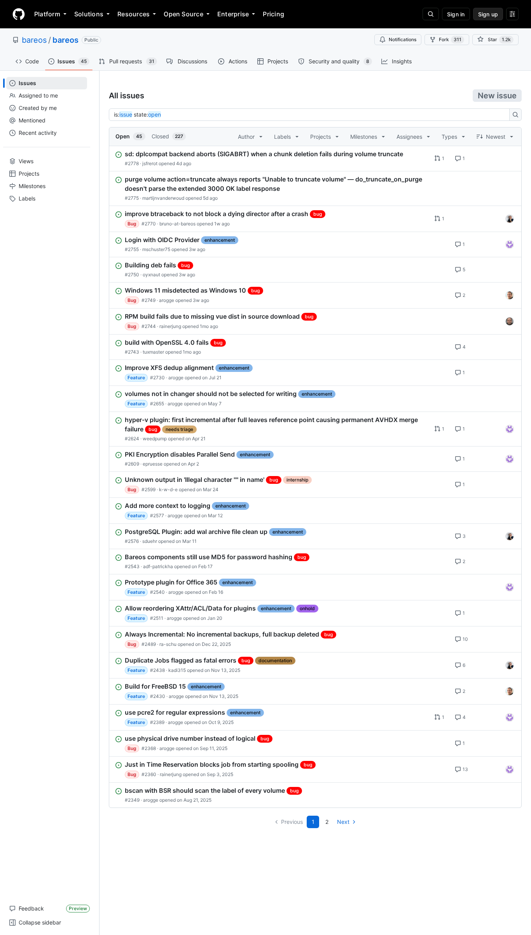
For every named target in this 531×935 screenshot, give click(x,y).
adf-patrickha (158, 566)
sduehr (149, 541)
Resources (133, 14)
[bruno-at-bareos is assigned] (510, 219)
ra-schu (167, 644)
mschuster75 (156, 249)
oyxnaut (151, 274)
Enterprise (233, 14)
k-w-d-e (168, 489)
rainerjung (170, 326)
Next (343, 821)
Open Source (183, 14)
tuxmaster (153, 352)
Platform (47, 14)
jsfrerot (149, 163)
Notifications (402, 39)
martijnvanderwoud (163, 198)
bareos (34, 40)
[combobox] (311, 114)
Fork (450, 39)
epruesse (152, 464)
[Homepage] (18, 14)
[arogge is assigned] (510, 295)
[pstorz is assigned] (510, 321)
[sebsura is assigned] (510, 244)
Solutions (88, 14)
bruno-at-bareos (177, 224)
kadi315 (177, 670)
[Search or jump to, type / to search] (431, 14)
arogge (166, 300)
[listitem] (315, 158)
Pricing (273, 14)
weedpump (155, 438)
